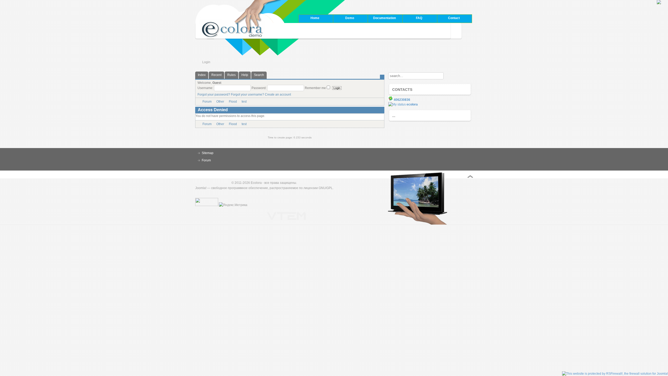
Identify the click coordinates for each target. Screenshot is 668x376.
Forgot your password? (214, 94)
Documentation (382, 18)
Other (220, 101)
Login (206, 62)
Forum (207, 101)
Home (315, 18)
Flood (233, 101)
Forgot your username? (247, 94)
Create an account (278, 94)
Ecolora (256, 183)
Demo (343, 18)
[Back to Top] (470, 176)
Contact (454, 18)
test (244, 101)
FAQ (412, 18)
